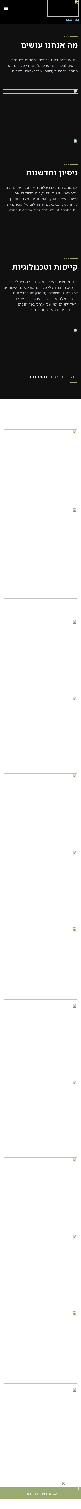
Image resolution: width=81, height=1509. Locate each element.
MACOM (72, 20)
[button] (5, 8)
